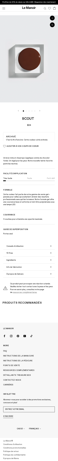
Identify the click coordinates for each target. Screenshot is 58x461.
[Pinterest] (18, 336)
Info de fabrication (14, 267)
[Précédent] (18, 110)
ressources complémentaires (25, 292)
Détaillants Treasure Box (17, 375)
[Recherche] (45, 8)
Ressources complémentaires (19, 370)
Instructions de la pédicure (18, 361)
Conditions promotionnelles (14, 448)
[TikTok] (31, 336)
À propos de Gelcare (14, 274)
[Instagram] (11, 336)
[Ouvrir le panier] (54, 8)
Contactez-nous (12, 380)
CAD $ (20, 429)
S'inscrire (8, 416)
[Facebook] (4, 336)
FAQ (5, 351)
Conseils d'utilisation (14, 246)
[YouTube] (24, 336)
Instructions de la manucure (18, 356)
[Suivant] (39, 110)
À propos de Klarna (11, 458)
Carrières (8, 385)
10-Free (9, 253)
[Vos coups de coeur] (49, 8)
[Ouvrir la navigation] (3, 8)
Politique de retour (11, 451)
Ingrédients (11, 260)
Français (34, 429)
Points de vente (11, 365)
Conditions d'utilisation (12, 444)
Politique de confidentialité (14, 455)
